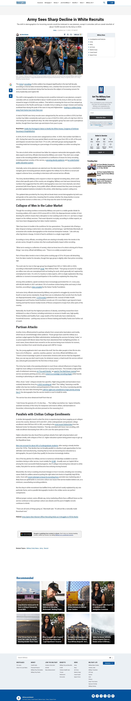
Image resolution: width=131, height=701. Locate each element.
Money (55, 2)
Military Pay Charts (35, 672)
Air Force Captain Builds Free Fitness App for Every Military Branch (105, 173)
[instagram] (101, 696)
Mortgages (48, 2)
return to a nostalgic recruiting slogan (59, 374)
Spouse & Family (93, 684)
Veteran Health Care (65, 670)
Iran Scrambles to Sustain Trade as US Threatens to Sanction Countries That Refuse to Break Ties (104, 181)
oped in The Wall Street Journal (65, 371)
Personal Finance (35, 667)
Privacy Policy (98, 124)
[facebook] (97, 696)
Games (90, 674)
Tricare (61, 672)
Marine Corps (77, 672)
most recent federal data (63, 424)
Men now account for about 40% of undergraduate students (37, 445)
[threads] (113, 696)
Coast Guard (77, 674)
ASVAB (47, 667)
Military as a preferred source (64, 535)
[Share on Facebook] (64, 34)
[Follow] (10, 90)
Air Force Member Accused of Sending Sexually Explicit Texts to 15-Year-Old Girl (106, 166)
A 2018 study (41, 297)
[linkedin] (109, 696)
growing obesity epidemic (55, 160)
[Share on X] (67, 34)
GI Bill (54, 461)
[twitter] (105, 696)
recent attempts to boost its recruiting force (43, 477)
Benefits (74, 2)
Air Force (76, 670)
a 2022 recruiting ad (44, 384)
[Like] (10, 96)
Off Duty (91, 672)
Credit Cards (34, 665)
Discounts (62, 677)
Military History (92, 686)
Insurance (40, 2)
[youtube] (93, 696)
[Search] (104, 2)
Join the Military (65, 2)
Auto (90, 677)
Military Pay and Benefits (66, 665)
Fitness (90, 679)
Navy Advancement (50, 670)
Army (54, 30)
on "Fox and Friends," (44, 371)
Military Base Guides (94, 665)
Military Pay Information (37, 670)
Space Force (77, 677)
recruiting (27, 84)
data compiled (37, 287)
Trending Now (92, 161)
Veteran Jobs (92, 667)
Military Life (89, 2)
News (81, 2)
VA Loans (18, 665)
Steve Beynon (24, 34)
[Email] (71, 34)
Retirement (62, 674)
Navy (75, 667)
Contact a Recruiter (50, 665)
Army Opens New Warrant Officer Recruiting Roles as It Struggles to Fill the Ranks (50, 517)
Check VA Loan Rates (21, 667)
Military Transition (93, 670)
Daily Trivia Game (93, 681)
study (42, 269)
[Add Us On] (10, 84)
